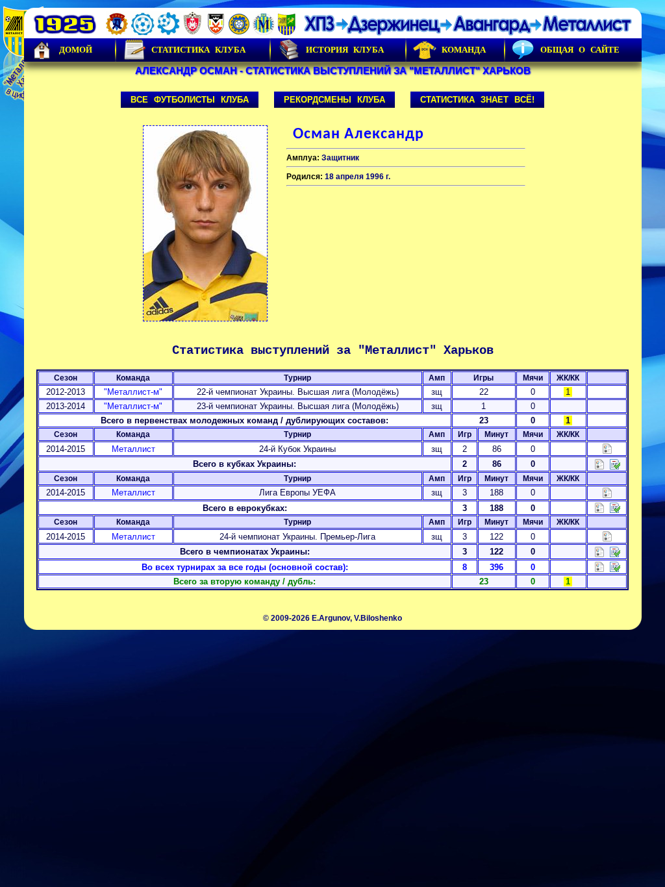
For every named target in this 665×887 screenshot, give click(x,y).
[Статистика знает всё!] (599, 566)
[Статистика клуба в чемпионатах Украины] (599, 551)
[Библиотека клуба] (615, 566)
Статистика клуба (198, 50)
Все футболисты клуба (190, 100)
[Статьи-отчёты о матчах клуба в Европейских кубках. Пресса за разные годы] (615, 507)
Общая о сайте (580, 50)
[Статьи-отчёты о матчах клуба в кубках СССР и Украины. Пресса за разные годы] (615, 463)
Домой (75, 50)
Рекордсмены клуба (334, 100)
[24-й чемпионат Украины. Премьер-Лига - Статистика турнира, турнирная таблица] (607, 536)
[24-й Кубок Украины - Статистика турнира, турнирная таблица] (607, 448)
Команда (464, 50)
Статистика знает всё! (477, 100)
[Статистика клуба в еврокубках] (599, 507)
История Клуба (345, 50)
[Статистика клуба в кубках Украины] (599, 463)
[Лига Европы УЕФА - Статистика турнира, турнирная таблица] (607, 492)
